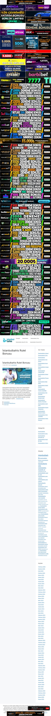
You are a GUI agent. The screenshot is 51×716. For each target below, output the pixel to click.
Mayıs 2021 (41, 672)
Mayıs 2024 (41, 596)
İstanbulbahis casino (44, 501)
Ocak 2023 (41, 629)
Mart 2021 (40, 676)
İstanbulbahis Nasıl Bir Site (22, 342)
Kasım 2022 (41, 634)
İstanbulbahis (25, 338)
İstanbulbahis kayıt (41, 522)
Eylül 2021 (40, 663)
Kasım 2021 (41, 659)
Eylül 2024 (40, 587)
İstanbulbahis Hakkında (43, 520)
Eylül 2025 (40, 571)
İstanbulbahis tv (42, 542)
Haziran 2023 (41, 619)
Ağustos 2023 (41, 615)
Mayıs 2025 (41, 575)
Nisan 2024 (41, 598)
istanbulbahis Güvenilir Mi (35, 342)
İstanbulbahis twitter (43, 544)
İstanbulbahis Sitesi (43, 443)
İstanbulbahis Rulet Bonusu (16, 362)
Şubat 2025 (41, 577)
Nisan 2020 (41, 699)
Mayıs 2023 (41, 621)
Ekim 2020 (40, 686)
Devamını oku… (20, 398)
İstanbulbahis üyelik (43, 553)
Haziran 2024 (41, 594)
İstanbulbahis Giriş (35, 338)
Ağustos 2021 (41, 665)
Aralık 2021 (41, 657)
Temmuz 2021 (41, 667)
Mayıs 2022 (41, 646)
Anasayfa (18, 338)
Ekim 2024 (40, 585)
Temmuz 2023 (41, 617)
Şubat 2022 (41, 653)
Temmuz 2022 (41, 642)
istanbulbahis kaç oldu (42, 471)
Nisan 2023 (41, 623)
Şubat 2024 (41, 602)
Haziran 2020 (41, 695)
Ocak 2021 (40, 680)
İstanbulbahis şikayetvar (42, 555)
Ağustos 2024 (41, 590)
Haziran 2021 (41, 669)
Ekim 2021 (40, 661)
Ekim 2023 (40, 611)
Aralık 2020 (41, 682)
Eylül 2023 (40, 613)
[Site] (25, 86)
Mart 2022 (40, 651)
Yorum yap (6, 404)
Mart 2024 (40, 600)
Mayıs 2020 (41, 697)
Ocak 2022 (41, 655)
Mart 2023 (40, 625)
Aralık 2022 (41, 632)
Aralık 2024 (41, 581)
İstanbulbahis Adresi (43, 353)
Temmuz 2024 (41, 592)
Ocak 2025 (41, 579)
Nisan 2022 (41, 648)
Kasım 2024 (41, 583)
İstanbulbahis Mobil (42, 523)
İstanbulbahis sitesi (44, 531)
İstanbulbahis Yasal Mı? (42, 545)
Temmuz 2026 (41, 566)
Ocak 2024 (41, 604)
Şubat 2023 (41, 627)
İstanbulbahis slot (41, 533)
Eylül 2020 (40, 688)
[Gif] (25, 141)
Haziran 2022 (41, 644)
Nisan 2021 (41, 674)
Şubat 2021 (41, 678)
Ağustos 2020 (41, 690)
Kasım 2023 (41, 608)
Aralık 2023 (41, 606)
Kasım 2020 (41, 684)
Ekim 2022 (40, 636)
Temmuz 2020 (41, 693)
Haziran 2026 (41, 569)
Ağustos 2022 (41, 640)
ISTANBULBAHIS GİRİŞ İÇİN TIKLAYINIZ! (25, 51)
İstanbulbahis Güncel (45, 510)
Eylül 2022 (40, 638)
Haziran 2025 (41, 573)
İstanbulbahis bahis (42, 488)
